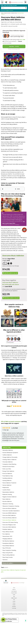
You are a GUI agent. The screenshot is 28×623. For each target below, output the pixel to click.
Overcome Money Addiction (10, 517)
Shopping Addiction (7, 538)
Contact (14, 601)
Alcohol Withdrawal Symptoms (10, 452)
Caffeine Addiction (7, 455)
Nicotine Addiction (7, 501)
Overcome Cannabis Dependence (11, 510)
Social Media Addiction (8, 545)
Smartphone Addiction (8, 543)
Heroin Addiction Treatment (9, 483)
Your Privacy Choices (11, 619)
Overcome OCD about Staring (10, 522)
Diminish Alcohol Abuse (8, 466)
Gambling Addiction (7, 478)
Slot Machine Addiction (8, 541)
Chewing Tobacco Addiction (9, 459)
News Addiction (6, 499)
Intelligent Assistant (9, 10)
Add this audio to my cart (10, 273)
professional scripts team (13, 341)
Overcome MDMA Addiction (10, 513)
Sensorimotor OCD (7, 536)
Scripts (14, 594)
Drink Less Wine (7, 469)
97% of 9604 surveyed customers (11, 421)
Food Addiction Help (8, 476)
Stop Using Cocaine (8, 557)
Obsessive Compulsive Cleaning (11, 506)
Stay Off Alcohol (7, 548)
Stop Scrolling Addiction (9, 555)
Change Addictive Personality (10, 457)
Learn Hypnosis (14, 591)
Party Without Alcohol (8, 531)
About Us (14, 589)
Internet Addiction (7, 485)
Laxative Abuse (6, 489)
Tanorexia (5, 559)
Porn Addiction (6, 534)
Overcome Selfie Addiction (9, 527)
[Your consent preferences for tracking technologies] (25, 620)
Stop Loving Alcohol (8, 552)
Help (14, 599)
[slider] (9, 189)
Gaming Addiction (7, 480)
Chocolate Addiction (8, 462)
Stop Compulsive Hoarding (9, 550)
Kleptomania (6, 487)
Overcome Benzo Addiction (9, 508)
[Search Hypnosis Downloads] (26, 8)
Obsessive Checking (8, 503)
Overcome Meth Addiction (9, 515)
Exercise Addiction (7, 473)
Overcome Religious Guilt (9, 524)
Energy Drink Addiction (8, 471)
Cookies (14, 604)
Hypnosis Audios (14, 592)
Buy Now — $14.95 (14, 46)
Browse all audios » (8, 563)
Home (14, 587)
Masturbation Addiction (8, 492)
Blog (14, 596)
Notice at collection (7, 621)
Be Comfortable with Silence (10, 284)
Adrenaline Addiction (8, 450)
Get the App (14, 608)
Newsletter (14, 606)
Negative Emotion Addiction (9, 496)
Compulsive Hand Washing (9, 464)
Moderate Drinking (7, 494)
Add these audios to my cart (11, 297)
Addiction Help (7, 447)
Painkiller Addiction (7, 529)
